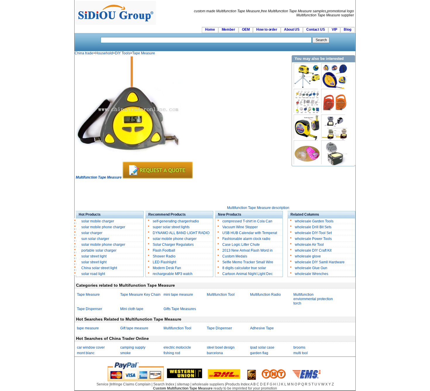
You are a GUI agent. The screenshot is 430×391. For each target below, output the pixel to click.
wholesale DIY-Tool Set (313, 233)
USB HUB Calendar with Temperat (249, 233)
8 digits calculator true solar (244, 268)
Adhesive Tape (262, 328)
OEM (246, 29)
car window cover (91, 347)
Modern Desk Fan (167, 268)
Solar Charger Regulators (173, 245)
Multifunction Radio (265, 295)
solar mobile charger (97, 221)
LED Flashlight (164, 262)
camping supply (132, 347)
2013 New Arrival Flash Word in (247, 250)
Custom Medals (234, 256)
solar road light (93, 274)
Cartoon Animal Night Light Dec (247, 274)
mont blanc (85, 353)
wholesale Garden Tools (314, 221)
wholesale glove (308, 256)
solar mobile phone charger (103, 227)
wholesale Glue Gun (311, 268)
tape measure (88, 328)
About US (292, 29)
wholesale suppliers (208, 384)
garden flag (259, 353)
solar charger (91, 233)
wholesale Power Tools (313, 239)
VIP (334, 29)
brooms (299, 347)
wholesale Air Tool (309, 245)
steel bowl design (221, 347)
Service (103, 384)
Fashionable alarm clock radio (246, 239)
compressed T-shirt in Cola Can (247, 221)
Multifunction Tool (221, 295)
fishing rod (172, 353)
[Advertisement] (182, 192)
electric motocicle (177, 347)
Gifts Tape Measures (180, 309)
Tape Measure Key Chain (140, 295)
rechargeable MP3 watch (172, 274)
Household (104, 53)
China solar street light (99, 268)
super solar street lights (171, 227)
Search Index (163, 384)
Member (228, 29)
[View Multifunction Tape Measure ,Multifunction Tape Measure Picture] (128, 160)
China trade (84, 53)
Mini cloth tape (131, 309)
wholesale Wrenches (311, 274)
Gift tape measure (134, 328)
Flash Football (164, 250)
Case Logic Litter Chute (241, 245)
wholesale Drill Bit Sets (313, 227)
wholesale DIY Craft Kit (313, 250)
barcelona (215, 353)
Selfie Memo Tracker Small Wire (247, 262)
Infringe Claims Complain (130, 384)
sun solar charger (95, 239)
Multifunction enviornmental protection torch (313, 299)
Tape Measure (143, 53)
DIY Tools (122, 53)
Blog (347, 29)
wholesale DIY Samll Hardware (320, 262)
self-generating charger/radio (176, 221)
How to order (266, 29)
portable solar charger (99, 250)
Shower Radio (164, 256)
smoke (125, 353)
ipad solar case (262, 347)
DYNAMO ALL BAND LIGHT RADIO (181, 233)
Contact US (315, 29)
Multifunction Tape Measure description (258, 208)
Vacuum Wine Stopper (240, 227)
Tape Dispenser (89, 309)
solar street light (93, 256)
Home (210, 29)
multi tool (300, 353)
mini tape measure (178, 295)
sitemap (183, 384)
